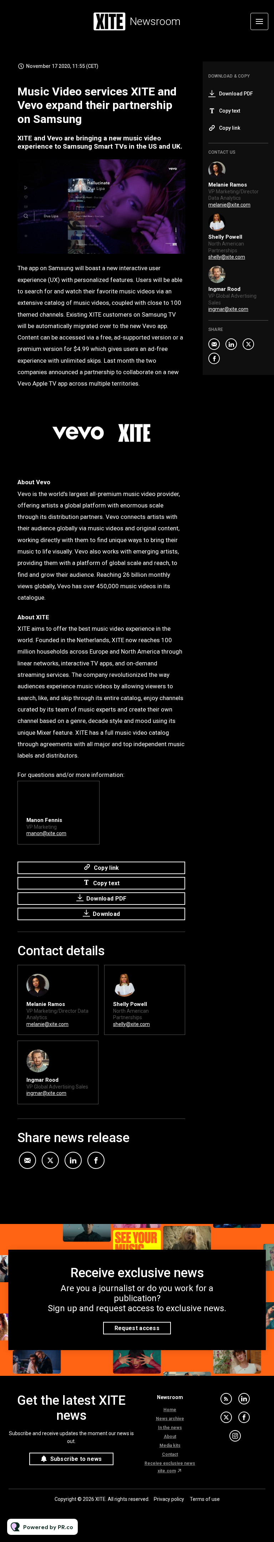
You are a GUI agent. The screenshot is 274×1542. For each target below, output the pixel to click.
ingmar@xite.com (46, 1093)
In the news (170, 1427)
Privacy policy (169, 1499)
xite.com (167, 1470)
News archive (170, 1418)
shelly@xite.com (131, 1024)
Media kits (170, 1445)
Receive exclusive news (169, 1463)
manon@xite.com (46, 833)
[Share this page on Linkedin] (73, 1160)
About (170, 1436)
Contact (170, 1454)
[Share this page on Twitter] (50, 1160)
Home (169, 1409)
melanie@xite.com (47, 1024)
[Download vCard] (85, 977)
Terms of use (205, 1499)
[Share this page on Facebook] (96, 1160)
